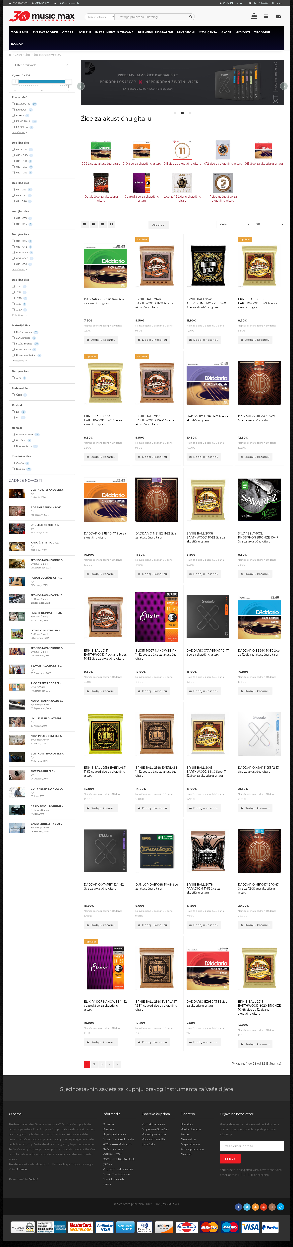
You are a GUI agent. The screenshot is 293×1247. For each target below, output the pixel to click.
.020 (21, 309)
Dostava (108, 1129)
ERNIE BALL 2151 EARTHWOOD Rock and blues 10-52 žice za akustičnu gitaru (105, 654)
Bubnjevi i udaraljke (155, 32)
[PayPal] (270, 1227)
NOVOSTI (243, 32)
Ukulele (84, 32)
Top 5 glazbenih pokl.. (47, 507)
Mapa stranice (190, 1144)
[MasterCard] (209, 1227)
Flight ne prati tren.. (46, 612)
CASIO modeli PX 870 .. (46, 823)
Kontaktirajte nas (153, 1124)
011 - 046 (23, 201)
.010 (20, 377)
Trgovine (262, 32)
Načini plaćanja (113, 1149)
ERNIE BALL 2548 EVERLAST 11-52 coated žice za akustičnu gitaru (156, 771)
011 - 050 (23, 195)
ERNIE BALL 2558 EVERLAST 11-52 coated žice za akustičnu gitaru (104, 771)
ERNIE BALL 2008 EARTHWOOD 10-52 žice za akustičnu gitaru (206, 537)
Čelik (21, 394)
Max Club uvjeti (113, 1179)
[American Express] (125, 1227)
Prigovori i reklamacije (118, 1169)
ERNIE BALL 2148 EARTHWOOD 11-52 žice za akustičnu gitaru (154, 303)
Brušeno (23, 440)
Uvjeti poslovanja (114, 1134)
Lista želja (148, 1144)
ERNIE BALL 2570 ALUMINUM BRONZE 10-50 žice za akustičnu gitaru (206, 303)
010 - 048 (23, 155)
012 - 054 (23, 223)
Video (33, 1179)
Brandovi (187, 1124)
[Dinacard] (187, 1227)
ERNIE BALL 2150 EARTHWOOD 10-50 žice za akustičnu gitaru (154, 420)
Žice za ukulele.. (43, 771)
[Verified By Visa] (104, 1227)
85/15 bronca (25, 337)
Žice (28, 54)
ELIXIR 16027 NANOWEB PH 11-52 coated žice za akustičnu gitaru (156, 654)
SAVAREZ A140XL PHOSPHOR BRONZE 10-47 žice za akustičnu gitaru (258, 537)
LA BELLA (24, 126)
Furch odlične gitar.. (46, 577)
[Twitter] (247, 1207)
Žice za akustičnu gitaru (48, 54)
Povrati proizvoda (154, 1134)
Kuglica (23, 468)
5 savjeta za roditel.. (46, 665)
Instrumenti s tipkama (114, 32)
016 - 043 (23, 246)
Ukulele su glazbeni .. (47, 718)
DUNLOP (23, 109)
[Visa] (250, 1227)
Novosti (186, 1154)
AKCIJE (226, 32)
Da (20, 411)
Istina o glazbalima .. (46, 630)
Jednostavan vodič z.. (47, 560)
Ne (20, 417)
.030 (21, 298)
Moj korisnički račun (155, 1129)
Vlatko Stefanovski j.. (47, 489)
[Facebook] (238, 1207)
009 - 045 (24, 252)
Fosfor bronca (26, 332)
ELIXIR (22, 115)
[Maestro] (230, 1227)
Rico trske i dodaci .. (46, 683)
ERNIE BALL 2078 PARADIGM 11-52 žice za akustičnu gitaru (203, 888)
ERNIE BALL (25, 121)
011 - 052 (23, 189)
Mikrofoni (186, 32)
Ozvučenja (208, 32)
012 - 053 (23, 218)
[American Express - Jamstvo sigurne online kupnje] (51, 1227)
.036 (20, 292)
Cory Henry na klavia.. (47, 788)
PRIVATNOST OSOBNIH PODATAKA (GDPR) (119, 1159)
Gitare (67, 32)
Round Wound (27, 434)
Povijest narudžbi (153, 1139)
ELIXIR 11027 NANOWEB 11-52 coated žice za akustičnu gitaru (105, 1005)
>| (117, 1064)
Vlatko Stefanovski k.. (47, 753)
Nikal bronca (25, 349)
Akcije (185, 1134)
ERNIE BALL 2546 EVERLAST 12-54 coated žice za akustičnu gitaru (156, 1005)
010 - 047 (23, 149)
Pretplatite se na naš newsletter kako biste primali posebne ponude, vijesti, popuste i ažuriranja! (249, 1129)
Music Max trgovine (116, 1174)
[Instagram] (272, 1207)
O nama (21, 1169)
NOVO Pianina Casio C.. (47, 700)
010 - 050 (24, 166)
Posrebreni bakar (28, 355)
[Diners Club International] (144, 1227)
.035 (20, 303)
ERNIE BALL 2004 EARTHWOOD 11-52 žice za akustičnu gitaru (103, 420)
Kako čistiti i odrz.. (45, 542)
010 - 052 (23, 172)
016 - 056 (23, 264)
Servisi (107, 1184)
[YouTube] (263, 1207)
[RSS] (255, 1207)
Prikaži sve (18, 132)
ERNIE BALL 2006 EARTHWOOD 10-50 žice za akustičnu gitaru (257, 303)
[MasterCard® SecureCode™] (80, 1227)
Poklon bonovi (191, 1129)
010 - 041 (23, 160)
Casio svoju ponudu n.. (48, 806)
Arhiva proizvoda (192, 1149)
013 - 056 (23, 240)
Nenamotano (26, 446)
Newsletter (188, 1139)
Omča (22, 463)
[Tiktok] (280, 1206)
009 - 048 (24, 258)
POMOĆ (17, 44)
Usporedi (158, 224)
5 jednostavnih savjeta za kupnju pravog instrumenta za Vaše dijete (146, 1089)
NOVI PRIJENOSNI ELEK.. (46, 735)
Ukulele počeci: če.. (45, 524)
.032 (20, 286)
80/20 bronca (27, 343)
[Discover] (164, 1227)
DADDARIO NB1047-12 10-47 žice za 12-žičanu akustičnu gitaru (258, 888)
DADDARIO (26, 103)
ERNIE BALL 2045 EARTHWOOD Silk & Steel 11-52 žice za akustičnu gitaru (207, 771)
